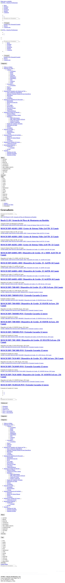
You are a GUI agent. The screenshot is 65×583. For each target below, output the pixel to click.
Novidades (5, 408)
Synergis (12, 147)
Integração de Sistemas (9, 145)
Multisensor (13, 77)
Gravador (5, 197)
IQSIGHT (5, 170)
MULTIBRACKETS (8, 167)
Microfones (10, 95)
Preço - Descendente (8, 412)
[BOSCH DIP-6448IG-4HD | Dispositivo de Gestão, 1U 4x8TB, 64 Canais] (25, 267)
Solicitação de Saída (12, 125)
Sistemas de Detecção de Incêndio (12, 135)
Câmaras (9, 69)
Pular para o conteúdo (6, 1)
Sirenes (9, 126)
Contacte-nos (7, 27)
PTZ (11, 79)
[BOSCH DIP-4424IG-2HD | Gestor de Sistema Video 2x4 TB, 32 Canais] (25, 225)
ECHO (9, 149)
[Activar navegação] (1, 37)
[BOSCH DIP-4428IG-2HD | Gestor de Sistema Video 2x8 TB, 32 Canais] (25, 233)
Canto (4, 183)
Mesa (4, 192)
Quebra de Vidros (14, 121)
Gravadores (10, 84)
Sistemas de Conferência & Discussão (13, 99)
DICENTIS (10, 101)
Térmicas (12, 81)
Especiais (12, 75)
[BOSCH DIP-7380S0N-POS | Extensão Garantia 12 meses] (22, 292)
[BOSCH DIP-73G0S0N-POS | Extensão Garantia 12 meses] (22, 363)
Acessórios (13, 71)
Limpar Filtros (4, 564)
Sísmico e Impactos (15, 122)
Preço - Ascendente (7, 411)
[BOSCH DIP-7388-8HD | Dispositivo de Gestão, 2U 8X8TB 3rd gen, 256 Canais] (26, 318)
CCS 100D (10, 105)
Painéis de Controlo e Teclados (14, 123)
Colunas (9, 96)
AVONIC (4, 172)
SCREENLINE (6, 168)
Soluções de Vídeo (8, 68)
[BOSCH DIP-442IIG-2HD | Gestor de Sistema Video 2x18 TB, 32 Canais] (25, 241)
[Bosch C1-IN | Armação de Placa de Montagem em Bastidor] (18, 217)
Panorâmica (13, 78)
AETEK (4, 159)
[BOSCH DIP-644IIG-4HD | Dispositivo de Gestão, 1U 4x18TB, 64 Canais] (25, 275)
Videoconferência (11, 111)
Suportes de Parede (12, 153)
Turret (11, 82)
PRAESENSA (10, 132)
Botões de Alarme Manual (13, 138)
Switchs (9, 89)
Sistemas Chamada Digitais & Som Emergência (19, 94)
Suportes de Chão (11, 152)
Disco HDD (6, 199)
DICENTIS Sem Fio (12, 102)
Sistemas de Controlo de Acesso (12, 142)
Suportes (6, 150)
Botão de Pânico (11, 113)
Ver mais (3, 175)
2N (3, 173)
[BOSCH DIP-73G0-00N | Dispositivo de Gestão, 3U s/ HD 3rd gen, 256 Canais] (26, 355)
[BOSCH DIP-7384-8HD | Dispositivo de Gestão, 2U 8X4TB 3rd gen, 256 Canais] (26, 300)
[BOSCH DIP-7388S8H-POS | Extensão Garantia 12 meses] (22, 328)
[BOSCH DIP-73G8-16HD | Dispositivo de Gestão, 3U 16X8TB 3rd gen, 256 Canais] (28, 371)
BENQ (4, 161)
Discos (8, 86)
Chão (4, 189)
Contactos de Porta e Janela (14, 115)
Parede (4, 191)
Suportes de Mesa (11, 155)
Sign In (5, 26)
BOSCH (5, 162)
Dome (11, 74)
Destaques (5, 406)
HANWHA (5, 165)
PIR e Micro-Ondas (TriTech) (17, 119)
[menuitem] (5, 5)
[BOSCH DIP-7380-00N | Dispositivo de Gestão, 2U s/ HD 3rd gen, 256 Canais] (26, 284)
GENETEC (10, 146)
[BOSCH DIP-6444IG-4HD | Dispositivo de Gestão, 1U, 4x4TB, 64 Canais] (25, 259)
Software (9, 88)
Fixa (4, 178)
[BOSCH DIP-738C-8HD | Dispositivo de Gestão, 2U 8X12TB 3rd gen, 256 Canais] (27, 336)
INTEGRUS (10, 106)
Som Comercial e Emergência (14, 92)
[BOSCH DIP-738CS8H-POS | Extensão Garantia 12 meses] (22, 347)
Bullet (11, 72)
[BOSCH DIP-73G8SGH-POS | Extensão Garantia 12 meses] (22, 381)
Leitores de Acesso (11, 143)
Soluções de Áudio (8, 129)
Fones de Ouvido (11, 108)
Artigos (6, 203)
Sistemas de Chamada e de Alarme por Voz (14, 91)
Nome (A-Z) (6, 409)
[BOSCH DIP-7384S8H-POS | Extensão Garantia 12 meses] (22, 310)
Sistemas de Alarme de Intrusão (12, 112)
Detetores (9, 116)
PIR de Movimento (15, 118)
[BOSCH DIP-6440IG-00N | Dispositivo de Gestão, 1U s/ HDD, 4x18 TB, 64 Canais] (28, 249)
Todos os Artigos (8, 67)
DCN (8, 104)
